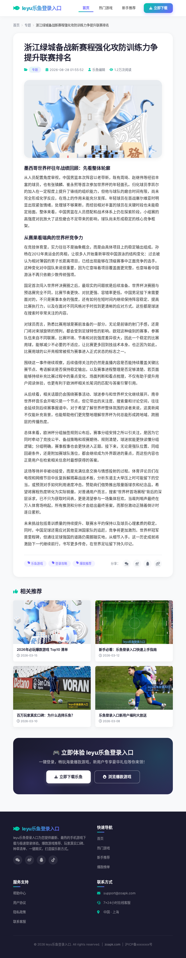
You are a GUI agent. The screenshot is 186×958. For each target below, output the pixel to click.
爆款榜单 (103, 867)
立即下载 (160, 8)
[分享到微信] (126, 564)
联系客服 (19, 921)
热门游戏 (106, 8)
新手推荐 (129, 8)
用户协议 (19, 903)
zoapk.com (112, 944)
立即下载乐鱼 (71, 776)
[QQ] (41, 860)
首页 (86, 8)
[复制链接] (158, 564)
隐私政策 (19, 912)
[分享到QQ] (147, 564)
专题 (27, 25)
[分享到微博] (137, 564)
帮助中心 (19, 893)
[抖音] (53, 860)
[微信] (17, 860)
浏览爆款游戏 (119, 776)
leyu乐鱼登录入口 (41, 8)
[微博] (29, 860)
